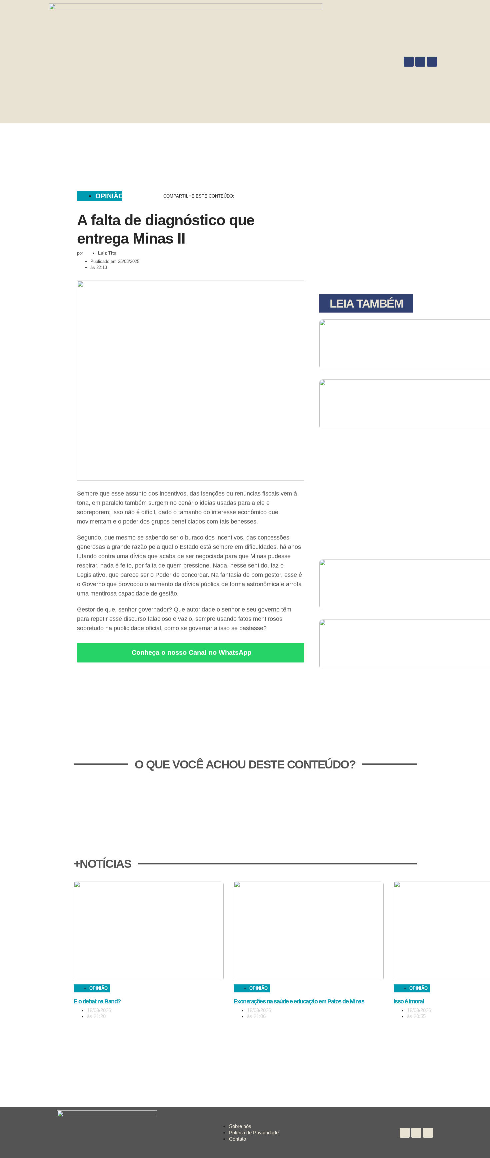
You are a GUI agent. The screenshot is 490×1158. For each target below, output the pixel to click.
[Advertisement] (245, 152)
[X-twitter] (432, 62)
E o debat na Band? (97, 1001)
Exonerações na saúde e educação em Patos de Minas (299, 1001)
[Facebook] (420, 62)
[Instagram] (409, 62)
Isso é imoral (409, 1001)
